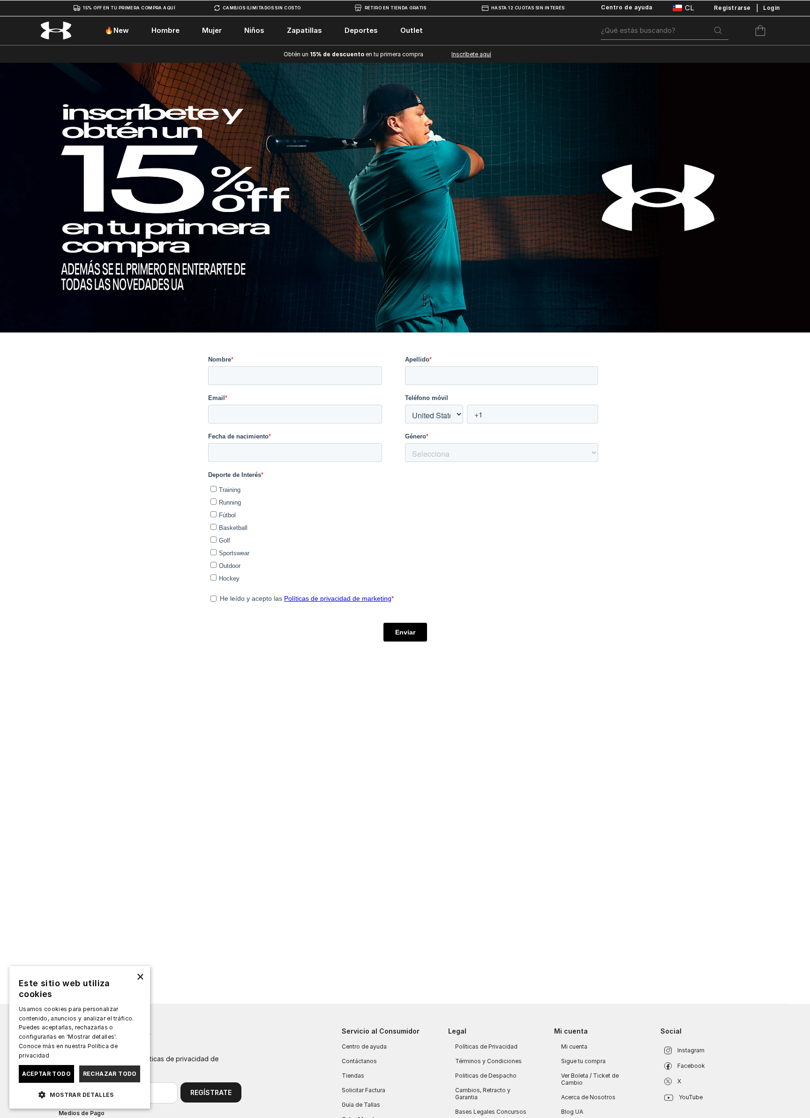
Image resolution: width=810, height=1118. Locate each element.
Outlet (411, 30)
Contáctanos (359, 1061)
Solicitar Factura (363, 1090)
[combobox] (664, 30)
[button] (80, 1094)
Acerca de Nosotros (588, 1097)
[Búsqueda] (718, 30)
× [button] (139, 976)
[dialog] (79, 1037)
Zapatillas (304, 30)
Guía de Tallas (361, 1104)
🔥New (117, 30)
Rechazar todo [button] (110, 1073)
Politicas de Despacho (486, 1075)
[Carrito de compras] (760, 30)
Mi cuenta (574, 1046)
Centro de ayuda (364, 1046)
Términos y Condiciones (488, 1061)
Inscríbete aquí (471, 54)
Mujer (212, 30)
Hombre (165, 30)
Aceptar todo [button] (46, 1073)
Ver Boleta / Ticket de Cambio (590, 1079)
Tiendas (353, 1075)
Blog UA (572, 1111)
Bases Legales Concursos (490, 1111)
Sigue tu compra (583, 1061)
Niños (254, 30)
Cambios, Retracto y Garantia (482, 1094)
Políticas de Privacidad (486, 1046)
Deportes (361, 30)
